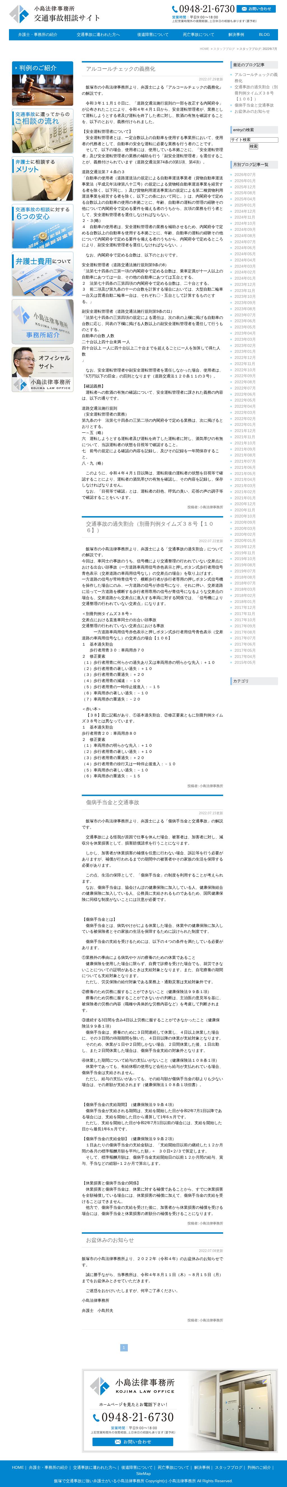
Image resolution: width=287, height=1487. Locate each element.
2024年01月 (245, 278)
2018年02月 (245, 595)
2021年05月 (245, 474)
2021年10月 (245, 443)
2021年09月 (245, 449)
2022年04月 (245, 406)
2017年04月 (245, 657)
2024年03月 (245, 266)
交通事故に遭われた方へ (98, 35)
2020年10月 (245, 516)
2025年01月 (245, 205)
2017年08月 (245, 632)
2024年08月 (245, 236)
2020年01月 (245, 541)
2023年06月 (245, 321)
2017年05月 (245, 650)
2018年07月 (245, 583)
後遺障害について (153, 35)
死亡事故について (198, 35)
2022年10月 (245, 370)
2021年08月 (245, 455)
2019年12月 (245, 547)
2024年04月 (245, 260)
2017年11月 (245, 614)
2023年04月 (245, 333)
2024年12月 (245, 211)
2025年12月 (245, 187)
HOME (18, 1467)
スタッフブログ (228, 1467)
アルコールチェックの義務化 (120, 69)
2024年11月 (245, 217)
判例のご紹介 (259, 1467)
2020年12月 (245, 504)
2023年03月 (245, 339)
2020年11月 (245, 510)
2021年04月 (245, 479)
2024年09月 (245, 230)
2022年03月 (245, 412)
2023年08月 (245, 309)
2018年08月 (245, 577)
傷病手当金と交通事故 (112, 802)
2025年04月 (245, 199)
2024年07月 (245, 242)
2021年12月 (245, 431)
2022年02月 (245, 419)
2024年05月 (245, 254)
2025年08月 (245, 193)
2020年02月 (245, 534)
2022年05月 (245, 400)
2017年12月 (245, 608)
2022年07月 (245, 388)
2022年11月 (245, 364)
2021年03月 (245, 486)
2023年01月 (245, 351)
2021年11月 (245, 437)
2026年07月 (245, 175)
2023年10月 (245, 296)
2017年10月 (245, 620)
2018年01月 (245, 602)
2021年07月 (245, 461)
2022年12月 (245, 358)
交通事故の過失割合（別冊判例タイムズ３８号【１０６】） (256, 93)
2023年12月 (245, 284)
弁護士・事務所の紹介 (37, 35)
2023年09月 (245, 303)
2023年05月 (245, 327)
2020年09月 (245, 522)
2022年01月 (245, 425)
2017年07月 (245, 638)
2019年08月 (245, 565)
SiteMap (143, 1474)
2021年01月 (245, 498)
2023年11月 (245, 291)
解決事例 (236, 35)
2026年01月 (245, 181)
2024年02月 (245, 272)
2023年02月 (245, 346)
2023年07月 (245, 315)
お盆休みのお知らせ (110, 1240)
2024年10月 (245, 223)
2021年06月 (245, 467)
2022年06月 (245, 394)
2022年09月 (245, 376)
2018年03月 (245, 589)
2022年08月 (245, 382)
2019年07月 (245, 571)
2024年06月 (245, 248)
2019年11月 (245, 553)
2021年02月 (245, 492)
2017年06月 (245, 644)
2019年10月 (245, 559)
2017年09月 (245, 626)
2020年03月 (245, 528)
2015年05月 (245, 662)
